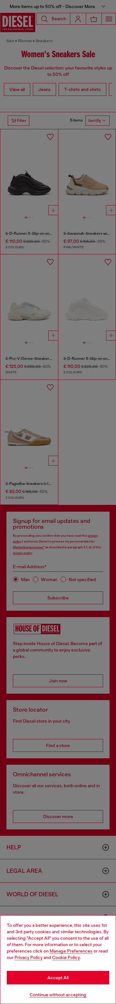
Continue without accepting (58, 994)
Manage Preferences (71, 951)
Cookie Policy (66, 957)
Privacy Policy (29, 957)
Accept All (58, 977)
